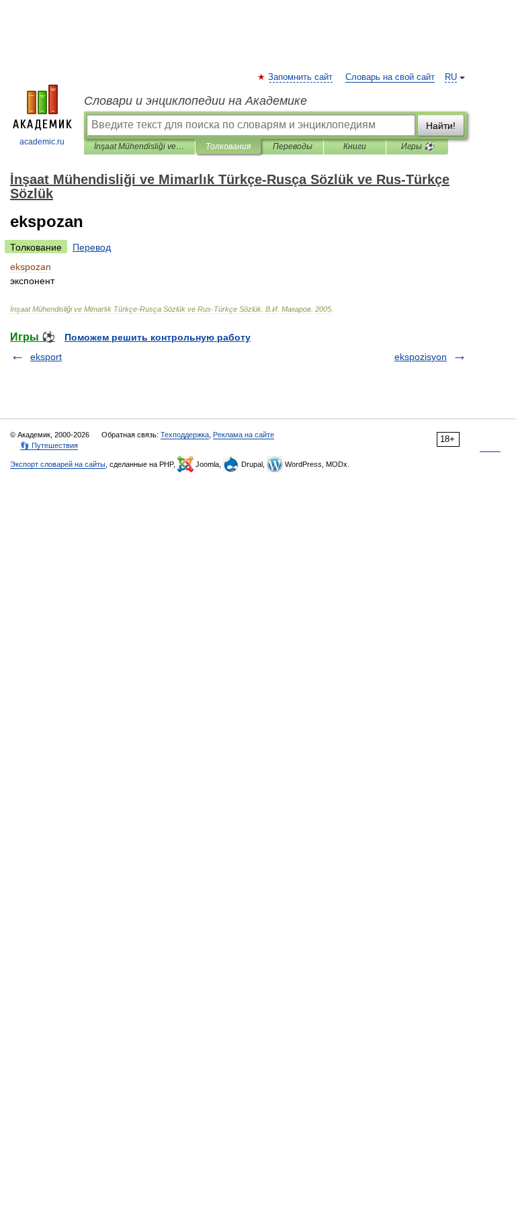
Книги (354, 146)
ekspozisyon (420, 356)
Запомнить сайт (301, 77)
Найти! (441, 125)
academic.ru (41, 141)
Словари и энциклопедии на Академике (195, 100)
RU (451, 77)
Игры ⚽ (417, 146)
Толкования (228, 146)
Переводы (292, 146)
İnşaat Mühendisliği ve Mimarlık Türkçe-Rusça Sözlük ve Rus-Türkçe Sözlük (139, 146)
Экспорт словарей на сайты (57, 464)
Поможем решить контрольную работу (157, 337)
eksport (46, 356)
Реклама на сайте (243, 435)
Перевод (92, 247)
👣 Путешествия (49, 445)
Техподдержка (185, 435)
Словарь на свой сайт (390, 77)
